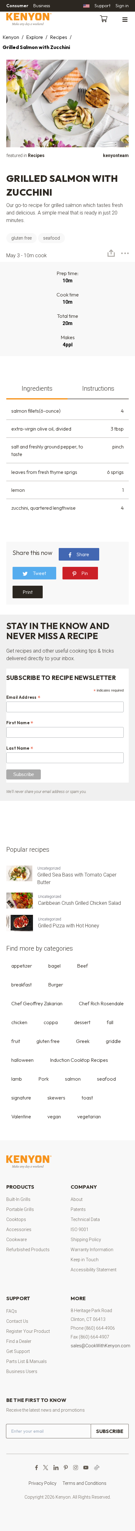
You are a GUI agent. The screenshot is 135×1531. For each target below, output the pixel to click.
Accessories (18, 1229)
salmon (73, 1079)
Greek (82, 1041)
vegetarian (89, 1116)
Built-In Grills (18, 1199)
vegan (54, 1116)
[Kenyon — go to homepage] (36, 19)
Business (41, 5)
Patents (78, 1209)
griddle (113, 1041)
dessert (82, 1022)
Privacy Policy (43, 1483)
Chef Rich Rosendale (101, 1003)
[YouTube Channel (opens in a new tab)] (86, 1467)
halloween (22, 1060)
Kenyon (11, 37)
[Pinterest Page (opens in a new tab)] (66, 1467)
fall (110, 1022)
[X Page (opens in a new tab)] (45, 1467)
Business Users (21, 1371)
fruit (15, 1041)
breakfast (21, 984)
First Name (20, 722)
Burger (55, 984)
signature (21, 1097)
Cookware (16, 1239)
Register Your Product (28, 1331)
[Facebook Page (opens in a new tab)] (36, 1467)
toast (87, 1097)
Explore (34, 37)
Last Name (20, 748)
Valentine (21, 1116)
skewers (56, 1097)
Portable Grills (20, 1209)
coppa (51, 1022)
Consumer (17, 5)
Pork (43, 1079)
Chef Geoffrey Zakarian (36, 1003)
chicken (19, 1022)
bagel (54, 966)
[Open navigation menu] (125, 19)
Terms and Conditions (84, 1483)
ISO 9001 (80, 1229)
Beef (82, 966)
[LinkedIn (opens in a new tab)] (56, 1467)
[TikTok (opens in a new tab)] (97, 1467)
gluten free (48, 1041)
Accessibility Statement (93, 1269)
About (77, 1199)
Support (102, 5)
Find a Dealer (18, 1341)
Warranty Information (92, 1249)
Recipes (58, 37)
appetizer (21, 966)
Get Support (18, 1351)
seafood (106, 1079)
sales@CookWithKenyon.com (100, 1345)
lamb (16, 1079)
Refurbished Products (28, 1249)
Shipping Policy (86, 1239)
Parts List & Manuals (26, 1361)
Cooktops (16, 1219)
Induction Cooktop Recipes (79, 1060)
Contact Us (17, 1321)
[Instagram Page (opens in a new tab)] (75, 1467)
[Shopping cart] (105, 18)
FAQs (11, 1311)
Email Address (23, 697)
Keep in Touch (85, 1259)
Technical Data (85, 1219)
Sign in (122, 5)
